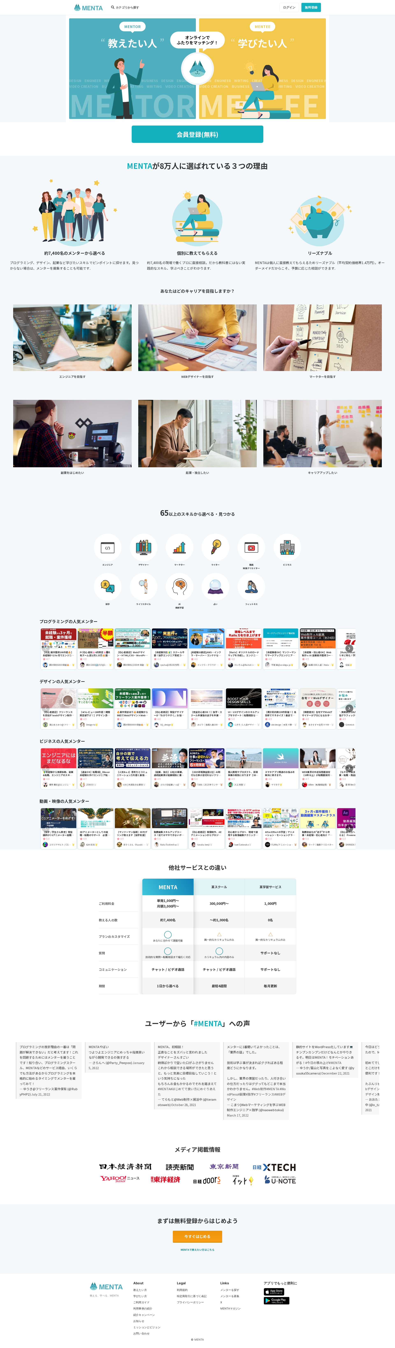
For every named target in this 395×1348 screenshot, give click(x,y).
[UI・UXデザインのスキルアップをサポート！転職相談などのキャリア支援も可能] (243, 708)
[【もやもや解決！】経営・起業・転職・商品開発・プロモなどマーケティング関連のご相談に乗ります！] (355, 768)
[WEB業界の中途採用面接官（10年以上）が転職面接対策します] (318, 768)
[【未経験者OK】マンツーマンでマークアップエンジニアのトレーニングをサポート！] (281, 648)
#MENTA (164, 1089)
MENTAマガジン (230, 1308)
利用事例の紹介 (142, 1308)
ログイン (289, 7)
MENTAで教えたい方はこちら (197, 1249)
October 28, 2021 (183, 1105)
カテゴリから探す (127, 7)
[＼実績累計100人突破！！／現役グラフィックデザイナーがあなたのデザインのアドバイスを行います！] (355, 708)
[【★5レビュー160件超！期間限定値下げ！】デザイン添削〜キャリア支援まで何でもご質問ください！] (95, 708)
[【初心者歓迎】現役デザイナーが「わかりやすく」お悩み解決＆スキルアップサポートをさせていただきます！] (169, 708)
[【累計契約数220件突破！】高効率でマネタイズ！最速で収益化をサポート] (281, 708)
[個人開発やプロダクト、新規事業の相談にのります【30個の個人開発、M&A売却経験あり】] (243, 768)
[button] (349, 648)
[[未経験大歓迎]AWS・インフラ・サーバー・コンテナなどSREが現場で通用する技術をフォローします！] (206, 648)
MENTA (199, 1339)
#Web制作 (259, 1089)
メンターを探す (229, 1290)
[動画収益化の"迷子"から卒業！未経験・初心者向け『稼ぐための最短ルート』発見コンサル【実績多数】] (318, 828)
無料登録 (311, 7)
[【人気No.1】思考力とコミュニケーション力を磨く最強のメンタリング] (132, 768)
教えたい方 (140, 1290)
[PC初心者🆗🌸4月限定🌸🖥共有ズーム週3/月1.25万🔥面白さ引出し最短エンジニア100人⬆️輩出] (95, 648)
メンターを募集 (229, 1296)
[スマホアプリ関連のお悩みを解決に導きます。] (281, 768)
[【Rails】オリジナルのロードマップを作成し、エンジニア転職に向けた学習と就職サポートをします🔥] (243, 648)
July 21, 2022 (40, 1094)
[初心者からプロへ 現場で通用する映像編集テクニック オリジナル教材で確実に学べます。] (243, 828)
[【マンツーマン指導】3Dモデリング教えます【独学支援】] (132, 828)
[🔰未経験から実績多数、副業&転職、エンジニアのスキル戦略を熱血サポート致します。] (58, 768)
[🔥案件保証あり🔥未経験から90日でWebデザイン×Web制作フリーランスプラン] (132, 708)
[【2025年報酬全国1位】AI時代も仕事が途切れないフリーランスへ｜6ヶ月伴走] (206, 768)
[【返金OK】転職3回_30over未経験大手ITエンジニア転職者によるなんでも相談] (95, 768)
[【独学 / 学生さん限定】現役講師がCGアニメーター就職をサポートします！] (58, 828)
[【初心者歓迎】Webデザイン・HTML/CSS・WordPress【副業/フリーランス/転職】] (132, 648)
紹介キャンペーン (144, 1314)
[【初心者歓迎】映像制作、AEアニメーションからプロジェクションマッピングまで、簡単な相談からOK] (206, 828)
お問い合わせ (141, 1333)
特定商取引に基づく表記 (192, 1296)
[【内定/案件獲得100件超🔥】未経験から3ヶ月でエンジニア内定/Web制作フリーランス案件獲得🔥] (58, 648)
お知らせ (138, 1321)
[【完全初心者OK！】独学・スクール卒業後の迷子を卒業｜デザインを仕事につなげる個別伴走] (206, 708)
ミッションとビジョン (146, 1327)
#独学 (250, 1094)
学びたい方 (140, 1296)
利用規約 (182, 1290)
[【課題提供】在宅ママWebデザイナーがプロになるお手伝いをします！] (318, 708)
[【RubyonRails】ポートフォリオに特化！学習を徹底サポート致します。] (355, 648)
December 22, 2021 (335, 1073)
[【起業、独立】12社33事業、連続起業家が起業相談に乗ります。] (169, 768)
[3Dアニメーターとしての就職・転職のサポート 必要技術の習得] (95, 828)
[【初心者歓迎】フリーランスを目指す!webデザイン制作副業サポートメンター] (58, 708)
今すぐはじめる (197, 1236)
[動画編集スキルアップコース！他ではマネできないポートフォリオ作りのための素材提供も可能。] (169, 828)
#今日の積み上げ (317, 1062)
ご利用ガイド (141, 1302)
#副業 (242, 1094)
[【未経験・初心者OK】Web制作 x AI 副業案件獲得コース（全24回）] (318, 648)
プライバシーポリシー (190, 1302)
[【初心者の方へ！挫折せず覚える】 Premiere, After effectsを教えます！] (355, 828)
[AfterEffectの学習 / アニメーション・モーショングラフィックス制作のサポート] (281, 828)
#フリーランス (264, 1094)
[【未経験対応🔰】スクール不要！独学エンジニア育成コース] (169, 648)
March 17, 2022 (238, 1115)
